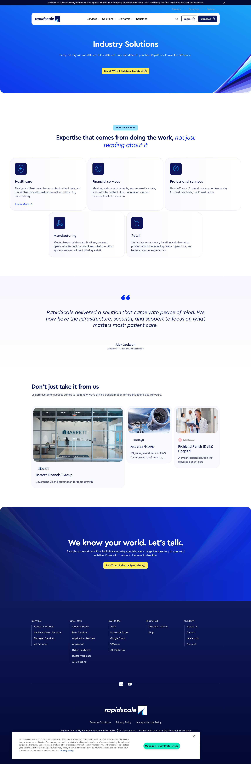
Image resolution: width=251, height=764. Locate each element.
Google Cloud (117, 638)
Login (187, 19)
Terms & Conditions (100, 722)
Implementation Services (47, 632)
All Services (40, 644)
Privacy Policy (124, 722)
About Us (192, 626)
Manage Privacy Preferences (161, 746)
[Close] (194, 736)
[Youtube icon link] (130, 684)
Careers (191, 632)
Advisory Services (44, 626)
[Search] (176, 18)
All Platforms (117, 650)
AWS (113, 626)
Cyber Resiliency (81, 650)
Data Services (79, 632)
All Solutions (79, 661)
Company (176, 9)
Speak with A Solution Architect (123, 71)
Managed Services (44, 638)
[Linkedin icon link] (121, 684)
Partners (211, 9)
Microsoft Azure (119, 632)
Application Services (83, 638)
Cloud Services (80, 626)
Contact (206, 19)
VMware (115, 644)
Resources (194, 9)
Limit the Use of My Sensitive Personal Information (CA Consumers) (97, 730)
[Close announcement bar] (224, 2)
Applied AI (78, 644)
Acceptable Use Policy (148, 722)
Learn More (22, 204)
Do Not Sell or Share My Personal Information (165, 730)
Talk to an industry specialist (123, 565)
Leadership (193, 638)
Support (191, 644)
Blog (151, 632)
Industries (141, 18)
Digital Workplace (81, 655)
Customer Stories (158, 626)
